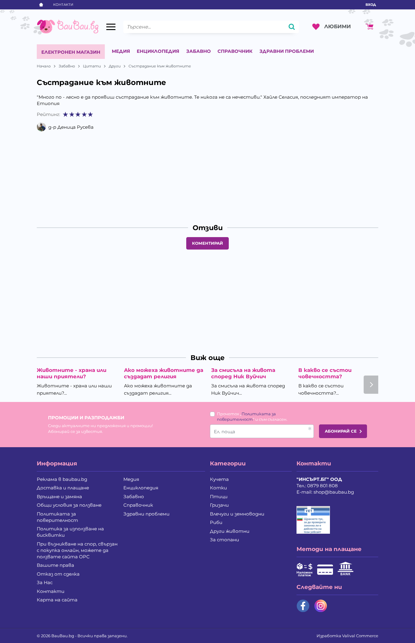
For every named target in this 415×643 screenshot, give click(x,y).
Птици (219, 496)
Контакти (63, 4)
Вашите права (55, 565)
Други (115, 66)
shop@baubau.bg (334, 492)
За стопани (224, 540)
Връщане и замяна (59, 496)
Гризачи (219, 505)
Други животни (229, 531)
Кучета (219, 479)
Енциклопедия (158, 51)
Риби (216, 522)
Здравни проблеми (286, 51)
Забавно (198, 51)
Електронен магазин (70, 52)
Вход (370, 4)
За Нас (45, 582)
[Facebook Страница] (303, 606)
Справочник (235, 51)
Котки (218, 488)
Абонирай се (341, 431)
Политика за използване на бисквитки (70, 532)
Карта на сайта (57, 600)
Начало (44, 66)
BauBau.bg (62, 635)
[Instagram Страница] (320, 606)
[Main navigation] (110, 26)
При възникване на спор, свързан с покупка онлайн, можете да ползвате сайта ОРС (77, 550)
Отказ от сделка (58, 574)
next (371, 385)
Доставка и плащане (63, 488)
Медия (121, 51)
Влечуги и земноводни (237, 514)
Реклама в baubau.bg (62, 479)
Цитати (92, 66)
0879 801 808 (322, 485)
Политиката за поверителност (57, 517)
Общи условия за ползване (69, 505)
